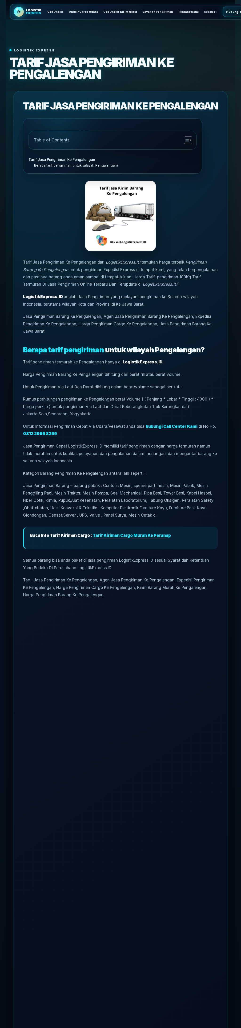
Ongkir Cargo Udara (83, 11)
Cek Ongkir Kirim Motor (120, 11)
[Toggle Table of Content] (186, 140)
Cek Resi (210, 11)
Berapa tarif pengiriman (63, 349)
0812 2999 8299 (40, 433)
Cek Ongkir (55, 11)
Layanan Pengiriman (158, 11)
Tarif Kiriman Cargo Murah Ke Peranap (132, 535)
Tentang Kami (188, 11)
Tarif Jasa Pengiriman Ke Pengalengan (61, 159)
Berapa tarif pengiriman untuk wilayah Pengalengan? (76, 165)
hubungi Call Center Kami (171, 426)
